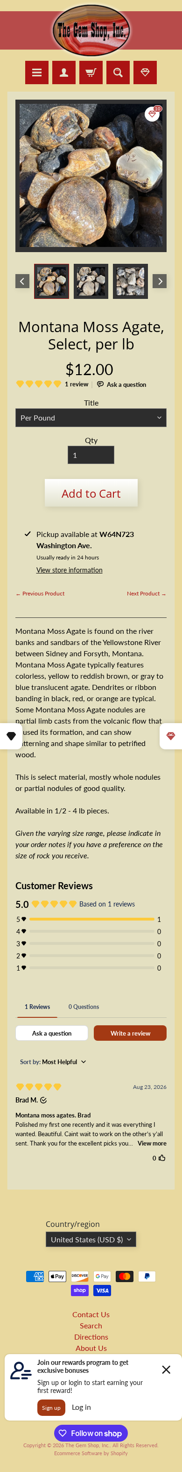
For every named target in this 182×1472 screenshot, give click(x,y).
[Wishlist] (145, 72)
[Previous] (22, 281)
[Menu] (37, 72)
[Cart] (91, 72)
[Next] (160, 281)
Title (91, 402)
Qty (91, 439)
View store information (69, 570)
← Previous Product (39, 593)
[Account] (64, 72)
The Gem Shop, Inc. (87, 1445)
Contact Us (91, 1314)
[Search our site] (118, 72)
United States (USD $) (87, 1239)
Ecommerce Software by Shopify (91, 1453)
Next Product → (147, 593)
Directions (91, 1336)
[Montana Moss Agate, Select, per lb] (51, 281)
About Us (91, 1347)
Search (91, 1325)
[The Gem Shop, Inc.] (91, 55)
